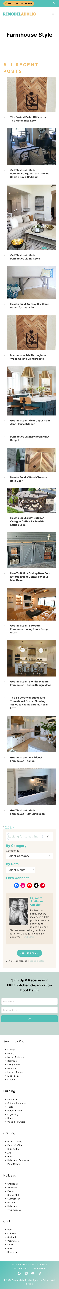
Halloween (12, 1206)
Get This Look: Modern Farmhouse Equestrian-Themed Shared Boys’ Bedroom (29, 173)
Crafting (9, 1133)
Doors (10, 1118)
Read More (28, 937)
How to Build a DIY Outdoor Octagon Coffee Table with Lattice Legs (27, 521)
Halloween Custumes (18, 1160)
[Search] (48, 836)
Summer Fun (13, 1198)
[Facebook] (19, 1273)
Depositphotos (37, 961)
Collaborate (21, 1268)
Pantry (10, 1053)
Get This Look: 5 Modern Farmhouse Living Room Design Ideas (29, 629)
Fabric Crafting (15, 1145)
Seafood (11, 1237)
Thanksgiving (14, 1210)
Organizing (13, 1114)
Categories (12, 850)
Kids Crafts (13, 1149)
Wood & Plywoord (16, 1122)
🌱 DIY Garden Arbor (19, 3)
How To (11, 1156)
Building (9, 1091)
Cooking (9, 1221)
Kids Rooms (13, 1076)
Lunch (10, 1244)
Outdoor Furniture (16, 1103)
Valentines (12, 1187)
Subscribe (40, 1268)
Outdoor (11, 1079)
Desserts (12, 1252)
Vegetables (13, 1241)
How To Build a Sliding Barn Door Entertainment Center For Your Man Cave (30, 577)
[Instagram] (26, 1273)
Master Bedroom (15, 1057)
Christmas (12, 1183)
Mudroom (12, 1068)
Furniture (12, 1099)
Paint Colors (13, 1164)
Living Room (13, 1064)
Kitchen (11, 1049)
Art (9, 1152)
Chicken (11, 1233)
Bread (10, 1248)
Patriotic (11, 1202)
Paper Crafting (14, 1141)
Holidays (9, 1175)
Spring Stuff (13, 1195)
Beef (9, 1229)
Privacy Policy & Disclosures (29, 1265)
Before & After (14, 1110)
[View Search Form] (54, 3)
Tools (10, 1107)
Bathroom (12, 1061)
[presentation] (31, 94)
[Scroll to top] (7, 1263)
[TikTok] (40, 1273)
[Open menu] (53, 14)
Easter (10, 1191)
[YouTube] (33, 1273)
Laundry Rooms (15, 1072)
